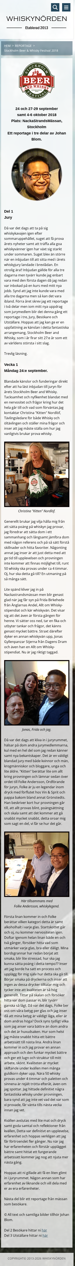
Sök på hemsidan (55, 7)
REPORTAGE (23, 46)
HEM (7, 46)
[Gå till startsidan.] (37, 17)
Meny (66, 7)
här (44, 1230)
